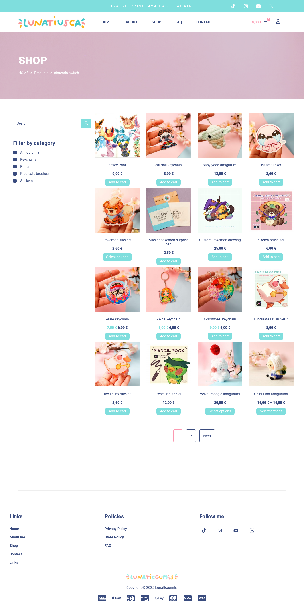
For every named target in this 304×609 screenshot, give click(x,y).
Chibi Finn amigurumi (271, 394)
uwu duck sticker (117, 394)
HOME (106, 22)
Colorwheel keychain (220, 319)
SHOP (156, 22)
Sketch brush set (271, 240)
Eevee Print (117, 165)
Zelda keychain (168, 319)
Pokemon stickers (117, 240)
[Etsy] (270, 6)
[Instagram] (245, 6)
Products (41, 73)
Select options (117, 257)
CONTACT (204, 22)
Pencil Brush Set (168, 394)
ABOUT (132, 22)
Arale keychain (117, 319)
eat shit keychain (168, 165)
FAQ (178, 22)
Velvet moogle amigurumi (220, 394)
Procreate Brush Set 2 (271, 319)
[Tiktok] (233, 6)
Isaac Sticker (271, 165)
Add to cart (117, 182)
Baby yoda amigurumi (220, 165)
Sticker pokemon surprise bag (168, 242)
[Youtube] (258, 6)
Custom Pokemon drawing (220, 240)
